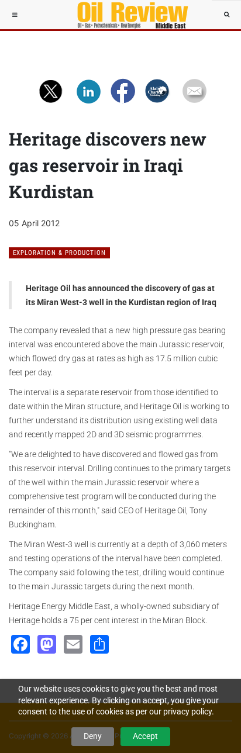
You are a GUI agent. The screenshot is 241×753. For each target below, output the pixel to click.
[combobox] (226, 14)
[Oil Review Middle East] (127, 14)
